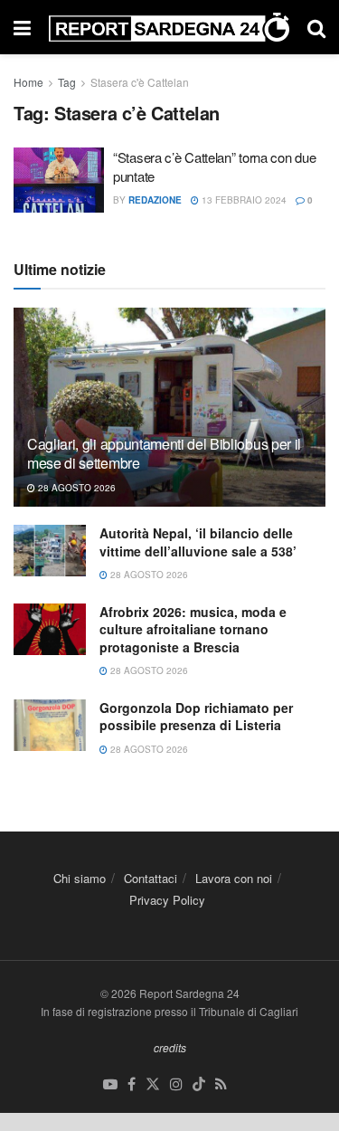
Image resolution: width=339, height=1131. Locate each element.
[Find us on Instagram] (176, 1084)
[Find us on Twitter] (153, 1084)
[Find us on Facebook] (131, 1084)
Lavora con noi (233, 878)
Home (28, 82)
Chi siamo (79, 878)
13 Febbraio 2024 (243, 200)
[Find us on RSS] (221, 1084)
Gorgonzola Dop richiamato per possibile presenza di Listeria (196, 717)
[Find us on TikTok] (199, 1084)
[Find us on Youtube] (110, 1084)
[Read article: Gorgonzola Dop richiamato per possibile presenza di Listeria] (50, 725)
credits (170, 1047)
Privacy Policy (167, 899)
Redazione (155, 200)
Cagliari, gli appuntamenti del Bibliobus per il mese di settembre (164, 453)
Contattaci (150, 878)
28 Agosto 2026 (75, 487)
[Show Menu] (22, 27)
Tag (67, 82)
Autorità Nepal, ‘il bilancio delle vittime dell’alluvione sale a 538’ (198, 542)
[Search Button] (316, 27)
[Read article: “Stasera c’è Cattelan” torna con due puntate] (59, 180)
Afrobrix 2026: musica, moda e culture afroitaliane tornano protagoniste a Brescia (193, 629)
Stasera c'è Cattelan (139, 82)
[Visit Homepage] (169, 28)
